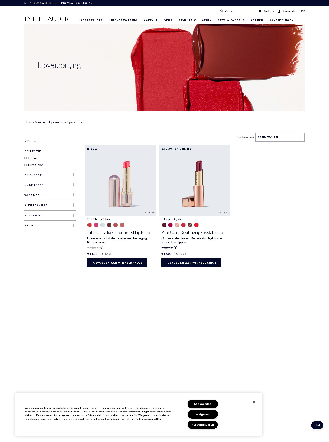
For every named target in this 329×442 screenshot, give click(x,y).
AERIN (207, 20)
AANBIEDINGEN (281, 20)
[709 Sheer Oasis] (102, 225)
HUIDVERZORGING (123, 20)
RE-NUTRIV (187, 20)
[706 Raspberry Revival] (96, 225)
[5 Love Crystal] (170, 225)
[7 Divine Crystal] (189, 225)
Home (28, 122)
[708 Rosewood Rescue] (122, 225)
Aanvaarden (203, 404)
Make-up (41, 122)
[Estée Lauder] (46, 18)
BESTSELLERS (91, 20)
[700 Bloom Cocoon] (115, 225)
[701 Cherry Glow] (89, 225)
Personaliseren (202, 425)
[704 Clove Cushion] (109, 225)
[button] (317, 425)
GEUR (168, 20)
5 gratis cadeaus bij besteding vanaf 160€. (58, 3)
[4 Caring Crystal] (183, 225)
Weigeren (203, 414)
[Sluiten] (254, 402)
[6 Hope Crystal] (163, 225)
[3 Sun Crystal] (196, 225)
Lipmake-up (57, 122)
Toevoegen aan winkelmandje (117, 262)
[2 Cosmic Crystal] (176, 225)
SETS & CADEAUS (231, 20)
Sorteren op (245, 137)
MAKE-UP (151, 20)
